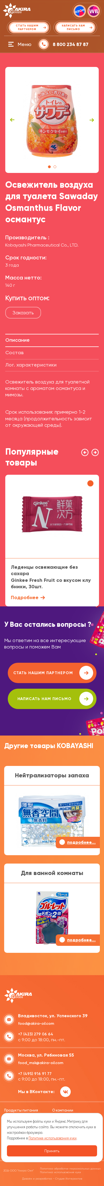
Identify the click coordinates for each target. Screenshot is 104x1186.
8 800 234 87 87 (70, 44)
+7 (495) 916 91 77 (35, 1073)
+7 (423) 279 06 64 (35, 1034)
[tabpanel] (52, 120)
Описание (17, 340)
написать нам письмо (44, 698)
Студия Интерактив (68, 1178)
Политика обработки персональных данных (70, 1168)
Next (92, 120)
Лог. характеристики (31, 365)
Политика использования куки (60, 1172)
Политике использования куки (53, 1138)
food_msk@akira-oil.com (40, 1062)
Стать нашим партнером (43, 673)
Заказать (23, 312)
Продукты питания (21, 1110)
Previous (12, 120)
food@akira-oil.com (36, 1023)
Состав (14, 352)
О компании (62, 1110)
